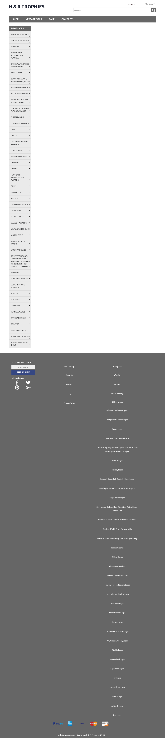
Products (17, 28)
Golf (13, 186)
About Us (69, 375)
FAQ (69, 394)
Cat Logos (117, 678)
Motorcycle (17, 235)
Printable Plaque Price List (117, 576)
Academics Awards (20, 34)
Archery (15, 46)
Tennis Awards (18, 312)
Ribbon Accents (117, 548)
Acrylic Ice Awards (20, 40)
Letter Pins (16, 211)
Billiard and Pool (19, 87)
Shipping (15, 272)
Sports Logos (117, 429)
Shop (15, 19)
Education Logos (117, 604)
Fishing (14, 169)
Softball (15, 299)
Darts (14, 135)
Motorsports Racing (18, 242)
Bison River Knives (19, 94)
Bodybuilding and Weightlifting (20, 101)
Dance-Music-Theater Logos (117, 631)
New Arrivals (33, 19)
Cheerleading (17, 117)
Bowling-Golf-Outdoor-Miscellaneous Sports (117, 488)
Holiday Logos (117, 470)
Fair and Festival (19, 156)
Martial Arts (17, 217)
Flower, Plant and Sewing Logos (117, 585)
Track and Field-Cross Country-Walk (117, 529)
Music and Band (18, 250)
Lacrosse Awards (19, 204)
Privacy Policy (69, 403)
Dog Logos (117, 715)
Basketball (16, 73)
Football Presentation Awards (17, 177)
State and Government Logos (117, 438)
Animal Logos (117, 697)
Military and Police (20, 229)
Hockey (14, 198)
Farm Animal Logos (117, 659)
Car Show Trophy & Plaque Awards (20, 109)
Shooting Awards (20, 279)
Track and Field (18, 318)
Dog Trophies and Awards (19, 143)
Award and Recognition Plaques (17, 55)
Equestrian (16, 150)
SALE (52, 19)
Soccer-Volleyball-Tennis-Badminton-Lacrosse (117, 520)
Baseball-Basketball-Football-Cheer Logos (117, 479)
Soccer (14, 293)
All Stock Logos (117, 706)
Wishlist (117, 375)
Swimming (15, 306)
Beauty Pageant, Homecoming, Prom (20, 80)
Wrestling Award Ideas (19, 343)
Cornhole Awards (20, 123)
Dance (14, 129)
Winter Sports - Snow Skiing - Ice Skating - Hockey (117, 539)
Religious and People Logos (117, 420)
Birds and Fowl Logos (117, 687)
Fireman (15, 162)
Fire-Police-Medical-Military (117, 594)
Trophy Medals (18, 330)
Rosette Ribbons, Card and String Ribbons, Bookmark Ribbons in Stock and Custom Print (20, 261)
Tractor (15, 324)
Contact (67, 19)
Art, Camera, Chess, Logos (117, 641)
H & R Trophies (26, 7)
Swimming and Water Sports (117, 410)
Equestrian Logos (117, 669)
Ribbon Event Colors (117, 566)
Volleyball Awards (20, 336)
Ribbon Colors (117, 557)
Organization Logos (117, 498)
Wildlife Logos (117, 650)
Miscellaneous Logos (117, 613)
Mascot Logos (117, 622)
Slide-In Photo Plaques (18, 286)
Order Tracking (117, 394)
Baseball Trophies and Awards (20, 65)
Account (131, 4)
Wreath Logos (117, 460)
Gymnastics (16, 192)
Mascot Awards (19, 223)
